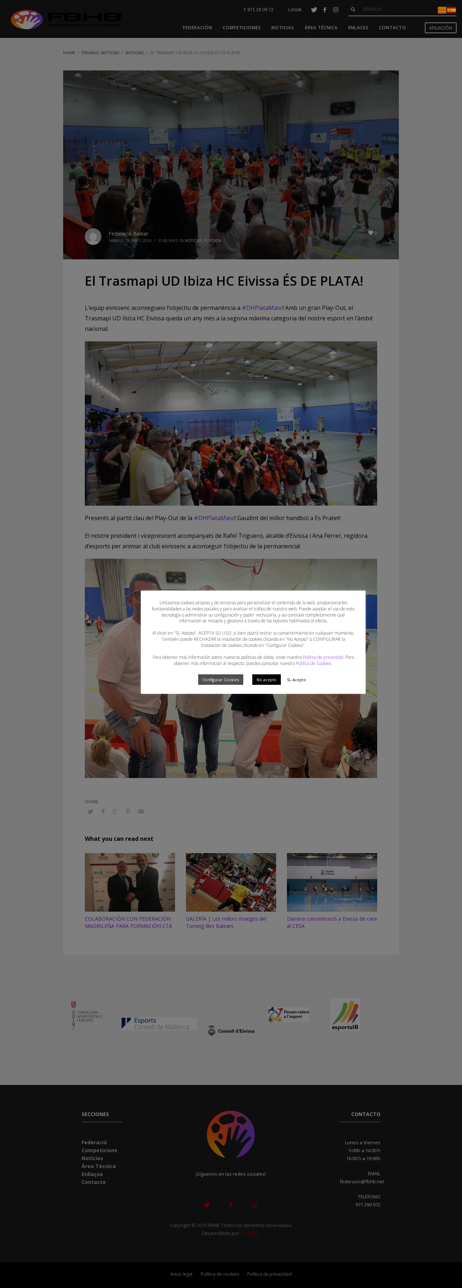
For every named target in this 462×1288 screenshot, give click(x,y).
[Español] (452, 9)
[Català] (442, 9)
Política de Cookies (313, 663)
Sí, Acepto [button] (296, 679)
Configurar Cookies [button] (220, 679)
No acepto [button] (266, 679)
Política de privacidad (323, 657)
